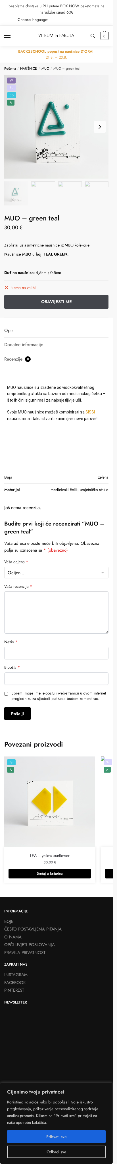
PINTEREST (14, 990)
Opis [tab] (8, 330)
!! (56, 51)
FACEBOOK (15, 982)
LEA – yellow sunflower (50, 855)
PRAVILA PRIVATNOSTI (25, 952)
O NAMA (13, 937)
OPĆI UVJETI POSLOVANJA (29, 945)
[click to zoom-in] (56, 127)
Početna (10, 68)
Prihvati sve (56, 1136)
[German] (97, 19)
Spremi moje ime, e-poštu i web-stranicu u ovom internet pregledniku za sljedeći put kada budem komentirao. (58, 696)
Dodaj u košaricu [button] (50, 873)
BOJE (8, 921)
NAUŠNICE (28, 68)
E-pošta (12, 667)
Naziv (10, 642)
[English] (90, 19)
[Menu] (12, 36)
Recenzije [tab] (16, 359)
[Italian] (105, 19)
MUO (45, 68)
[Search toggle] (93, 36)
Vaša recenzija (18, 586)
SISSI (90, 412)
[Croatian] (83, 19)
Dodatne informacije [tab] (23, 344)
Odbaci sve (56, 1152)
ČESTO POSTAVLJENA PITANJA (33, 929)
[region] (56, 1123)
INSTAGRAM (16, 975)
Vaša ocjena (16, 562)
